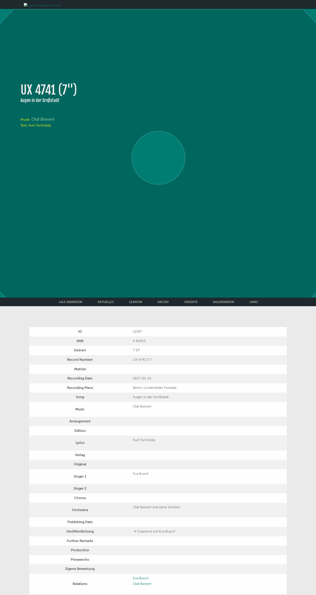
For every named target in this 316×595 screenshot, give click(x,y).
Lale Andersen (70, 302)
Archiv (163, 302)
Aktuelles (106, 302)
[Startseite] (42, 4)
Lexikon (135, 302)
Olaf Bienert (43, 119)
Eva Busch (141, 578)
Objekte (191, 302)
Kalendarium (223, 302)
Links (254, 302)
